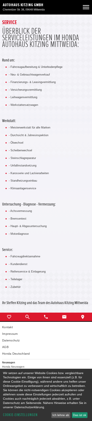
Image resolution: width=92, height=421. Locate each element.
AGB (5, 347)
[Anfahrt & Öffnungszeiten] (83, 317)
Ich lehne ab (60, 415)
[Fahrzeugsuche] (27, 317)
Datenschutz (11, 340)
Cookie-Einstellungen (20, 415)
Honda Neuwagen (13, 366)
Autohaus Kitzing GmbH (23, 5)
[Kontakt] (64, 317)
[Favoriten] (9, 317)
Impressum (10, 333)
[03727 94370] (46, 317)
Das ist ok (79, 415)
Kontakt (7, 327)
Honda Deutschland (16, 353)
